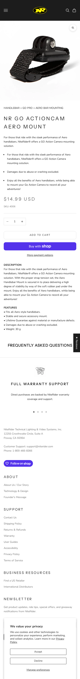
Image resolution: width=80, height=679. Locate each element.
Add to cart (40, 235)
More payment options (40, 255)
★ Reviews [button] (77, 342)
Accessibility (11, 548)
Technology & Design (16, 491)
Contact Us (10, 517)
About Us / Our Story (16, 485)
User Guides (11, 542)
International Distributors (18, 587)
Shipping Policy (13, 523)
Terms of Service (13, 560)
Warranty (9, 536)
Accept (38, 651)
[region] (40, 385)
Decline (38, 661)
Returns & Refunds (15, 530)
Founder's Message (15, 497)
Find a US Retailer (14, 580)
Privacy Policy (12, 554)
